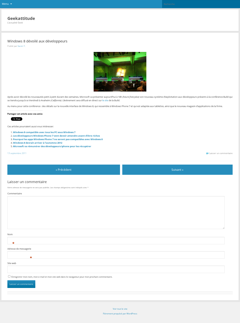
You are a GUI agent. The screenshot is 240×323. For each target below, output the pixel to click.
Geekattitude (21, 18)
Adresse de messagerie (19, 249)
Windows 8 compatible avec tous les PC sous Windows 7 (44, 132)
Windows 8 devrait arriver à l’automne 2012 (37, 142)
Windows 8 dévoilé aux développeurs (37, 41)
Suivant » (177, 170)
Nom (10, 235)
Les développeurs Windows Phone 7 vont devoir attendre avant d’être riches (56, 135)
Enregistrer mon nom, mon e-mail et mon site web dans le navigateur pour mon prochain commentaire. (61, 276)
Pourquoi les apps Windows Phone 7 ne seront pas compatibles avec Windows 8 (58, 139)
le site (105, 100)
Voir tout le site (120, 308)
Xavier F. (21, 46)
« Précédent (64, 170)
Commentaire (14, 193)
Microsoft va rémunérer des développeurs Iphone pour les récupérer (52, 146)
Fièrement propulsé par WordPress (120, 313)
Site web (11, 263)
